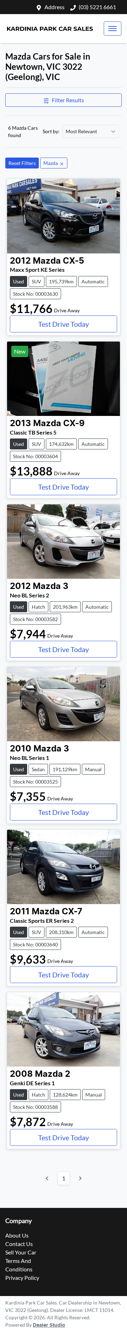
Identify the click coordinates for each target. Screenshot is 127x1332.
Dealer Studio (49, 1325)
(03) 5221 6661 (97, 7)
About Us (17, 1235)
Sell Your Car (20, 1252)
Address (54, 7)
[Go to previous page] (47, 1178)
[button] (112, 29)
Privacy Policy (22, 1277)
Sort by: (51, 131)
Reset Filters (22, 163)
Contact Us (19, 1243)
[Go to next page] (80, 1178)
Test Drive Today (63, 324)
